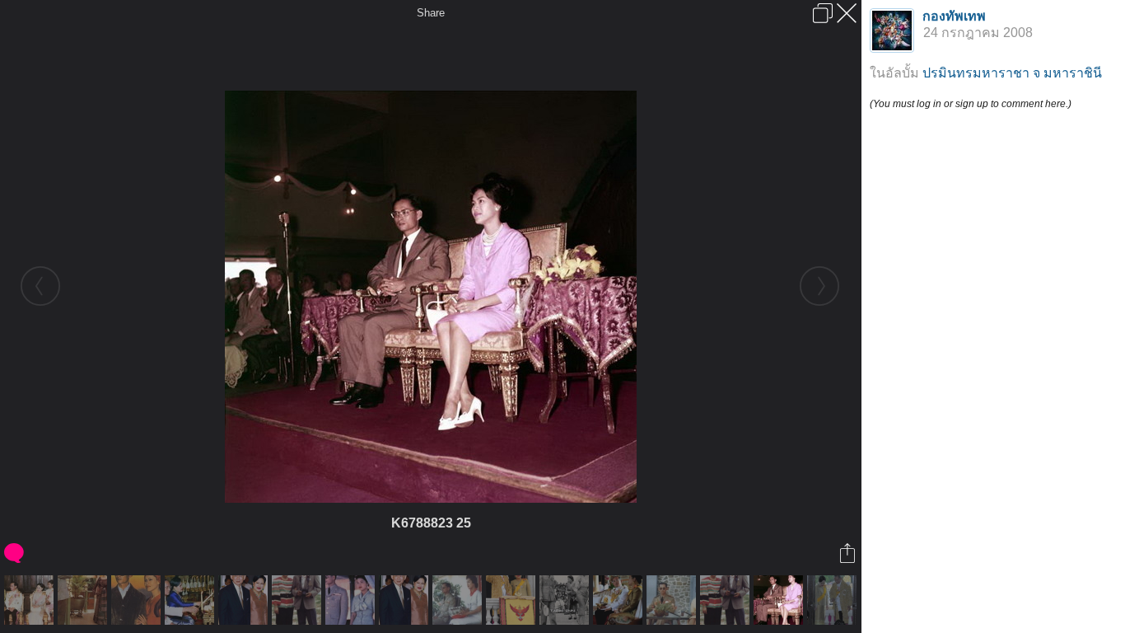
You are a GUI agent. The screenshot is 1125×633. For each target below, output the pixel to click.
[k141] (245, 600)
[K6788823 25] (780, 600)
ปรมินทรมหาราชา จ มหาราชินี (1012, 73)
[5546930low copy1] (191, 600)
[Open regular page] (823, 13)
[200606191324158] (834, 600)
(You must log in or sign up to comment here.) (970, 104)
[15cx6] (298, 600)
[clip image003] (459, 600)
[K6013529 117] (84, 600)
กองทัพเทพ (954, 16)
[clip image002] (673, 600)
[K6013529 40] (31, 600)
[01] (138, 600)
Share (431, 13)
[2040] (566, 600)
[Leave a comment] (15, 553)
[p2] (352, 600)
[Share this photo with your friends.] (848, 553)
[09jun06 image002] (512, 600)
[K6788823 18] (620, 600)
